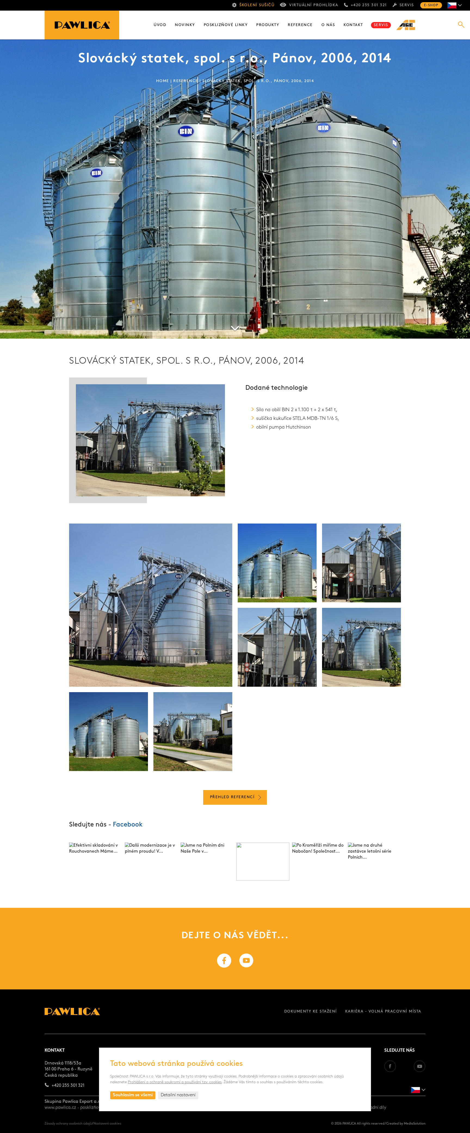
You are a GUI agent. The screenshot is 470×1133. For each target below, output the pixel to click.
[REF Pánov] (150, 605)
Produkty (267, 25)
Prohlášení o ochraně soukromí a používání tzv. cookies (175, 1082)
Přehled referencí (232, 797)
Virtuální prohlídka (313, 5)
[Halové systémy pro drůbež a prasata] (409, 25)
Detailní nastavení (178, 1095)
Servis (407, 5)
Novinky (185, 25)
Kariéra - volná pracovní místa (383, 1012)
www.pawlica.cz (60, 1108)
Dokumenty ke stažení (310, 1012)
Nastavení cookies (107, 1123)
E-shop (431, 5)
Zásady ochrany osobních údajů (68, 1123)
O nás (328, 25)
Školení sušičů (256, 5)
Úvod (160, 25)
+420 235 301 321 (369, 5)
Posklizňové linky (226, 25)
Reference (300, 25)
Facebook (128, 825)
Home (162, 81)
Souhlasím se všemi (133, 1095)
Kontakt (353, 25)
